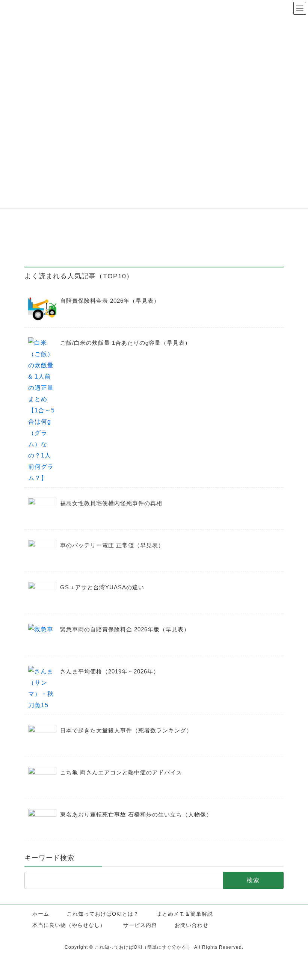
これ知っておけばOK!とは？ (103, 914)
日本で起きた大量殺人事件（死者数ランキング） (126, 730)
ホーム (40, 914)
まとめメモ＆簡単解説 (185, 914)
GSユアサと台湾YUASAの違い (102, 587)
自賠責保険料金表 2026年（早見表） (110, 300)
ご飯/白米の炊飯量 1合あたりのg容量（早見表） (125, 343)
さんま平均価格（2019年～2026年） (109, 671)
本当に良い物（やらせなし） (69, 925)
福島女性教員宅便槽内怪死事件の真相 (111, 503)
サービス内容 (140, 925)
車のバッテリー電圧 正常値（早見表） (112, 545)
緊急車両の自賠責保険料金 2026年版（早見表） (125, 629)
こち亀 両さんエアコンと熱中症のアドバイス (121, 772)
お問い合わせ (191, 925)
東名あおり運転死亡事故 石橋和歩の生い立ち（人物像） (136, 814)
